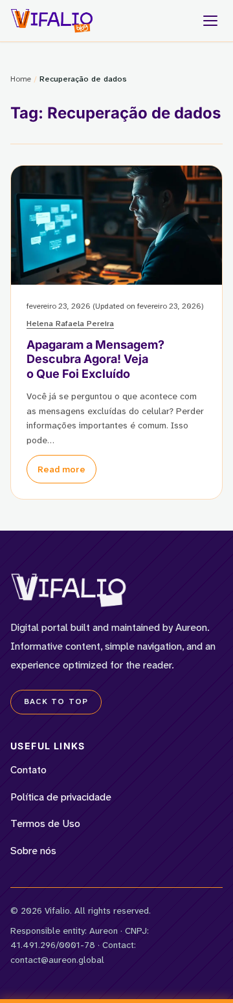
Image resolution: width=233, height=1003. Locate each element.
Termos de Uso (45, 823)
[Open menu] (210, 20)
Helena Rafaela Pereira (70, 323)
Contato (28, 770)
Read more (61, 469)
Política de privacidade (60, 797)
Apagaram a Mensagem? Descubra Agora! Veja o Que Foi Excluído (95, 359)
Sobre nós (33, 850)
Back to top (56, 701)
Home (20, 79)
